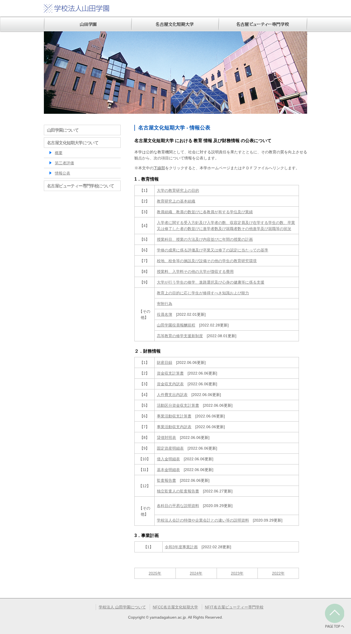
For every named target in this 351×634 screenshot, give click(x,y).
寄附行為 (164, 303)
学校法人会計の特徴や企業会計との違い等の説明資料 (203, 520)
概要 (59, 153)
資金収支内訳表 (170, 384)
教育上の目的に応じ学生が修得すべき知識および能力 (203, 293)
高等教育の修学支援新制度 (180, 336)
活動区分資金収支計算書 (178, 405)
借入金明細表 (168, 459)
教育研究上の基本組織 (176, 201)
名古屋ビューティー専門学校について (80, 185)
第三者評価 (64, 163)
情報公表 (62, 173)
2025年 (155, 573)
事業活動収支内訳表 (174, 427)
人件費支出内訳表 (172, 394)
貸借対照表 (166, 437)
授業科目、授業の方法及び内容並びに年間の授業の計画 (205, 239)
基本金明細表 (168, 469)
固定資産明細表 (170, 448)
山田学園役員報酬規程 (176, 325)
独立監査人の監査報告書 (178, 491)
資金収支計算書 (170, 373)
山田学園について (62, 130)
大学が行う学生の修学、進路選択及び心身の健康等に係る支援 (210, 282)
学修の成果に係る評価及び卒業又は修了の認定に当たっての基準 (212, 250)
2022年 (278, 573)
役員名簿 (164, 314)
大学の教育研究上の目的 (178, 190)
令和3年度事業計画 (181, 547)
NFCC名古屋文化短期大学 (175, 607)
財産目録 (164, 362)
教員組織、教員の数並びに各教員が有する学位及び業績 (205, 212)
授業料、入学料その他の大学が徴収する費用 (195, 271)
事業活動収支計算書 (174, 416)
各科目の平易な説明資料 (178, 505)
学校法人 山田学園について (122, 607)
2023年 (237, 573)
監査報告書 (166, 480)
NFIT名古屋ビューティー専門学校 (234, 607)
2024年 (196, 573)
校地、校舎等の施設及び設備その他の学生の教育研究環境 (207, 261)
